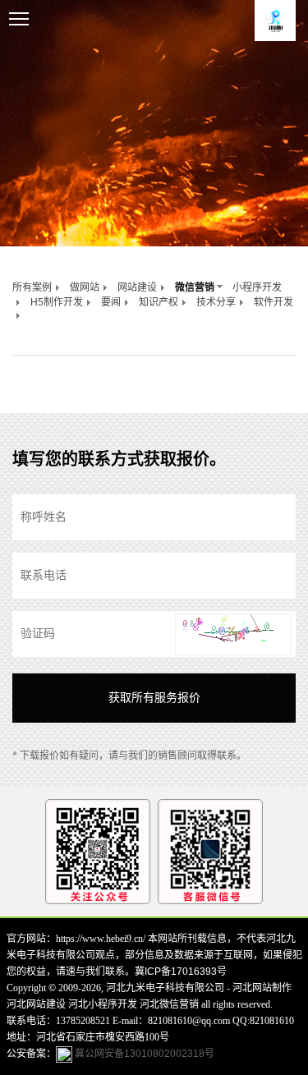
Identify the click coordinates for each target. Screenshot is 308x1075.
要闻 (111, 302)
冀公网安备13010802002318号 (143, 1053)
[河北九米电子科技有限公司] (275, 20)
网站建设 (137, 287)
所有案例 (32, 287)
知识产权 (158, 302)
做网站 (84, 287)
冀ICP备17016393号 (181, 971)
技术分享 (216, 302)
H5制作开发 (56, 302)
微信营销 (194, 287)
